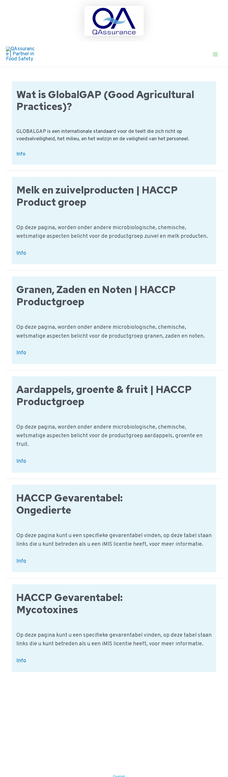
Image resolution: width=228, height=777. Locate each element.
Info (20, 154)
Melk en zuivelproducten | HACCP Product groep (97, 196)
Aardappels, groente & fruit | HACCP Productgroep (104, 395)
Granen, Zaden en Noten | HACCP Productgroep (96, 295)
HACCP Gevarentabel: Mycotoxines (69, 603)
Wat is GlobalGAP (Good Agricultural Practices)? (105, 100)
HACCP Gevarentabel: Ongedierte (69, 504)
